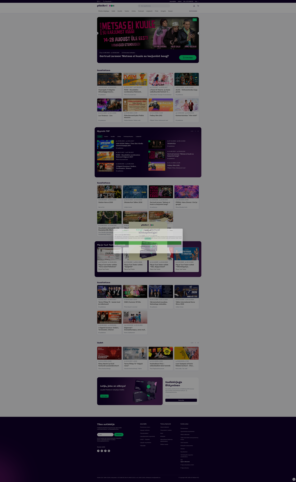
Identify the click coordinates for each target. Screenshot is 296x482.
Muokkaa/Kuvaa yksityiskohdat (147, 246)
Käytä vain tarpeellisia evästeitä (148, 250)
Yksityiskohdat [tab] (148, 230)
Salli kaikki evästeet (148, 243)
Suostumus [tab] (124, 230)
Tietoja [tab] (171, 230)
